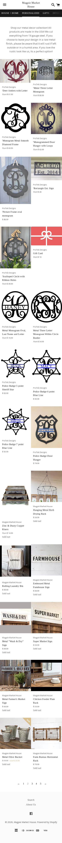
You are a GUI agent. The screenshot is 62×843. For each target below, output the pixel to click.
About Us (31, 804)
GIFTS (46, 13)
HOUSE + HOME (10, 13)
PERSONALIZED (30, 13)
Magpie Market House (31, 4)
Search (31, 800)
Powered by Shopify (47, 822)
